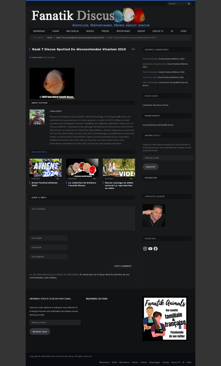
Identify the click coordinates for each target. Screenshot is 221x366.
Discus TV (158, 31)
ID (172, 31)
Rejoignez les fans (96, 298)
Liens (183, 31)
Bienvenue (39, 31)
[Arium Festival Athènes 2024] (45, 169)
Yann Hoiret (37, 57)
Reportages (123, 31)
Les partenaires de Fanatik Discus (158, 125)
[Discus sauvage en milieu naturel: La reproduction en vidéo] (119, 169)
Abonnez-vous (40, 331)
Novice (90, 31)
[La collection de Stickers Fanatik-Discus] (82, 169)
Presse (105, 31)
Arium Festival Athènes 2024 (171, 58)
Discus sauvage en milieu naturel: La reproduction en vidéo (119, 185)
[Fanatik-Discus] (90, 17)
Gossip (141, 31)
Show (55, 31)
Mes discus (72, 31)
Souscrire (150, 166)
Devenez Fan (151, 177)
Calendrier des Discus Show (155, 105)
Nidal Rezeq (148, 77)
